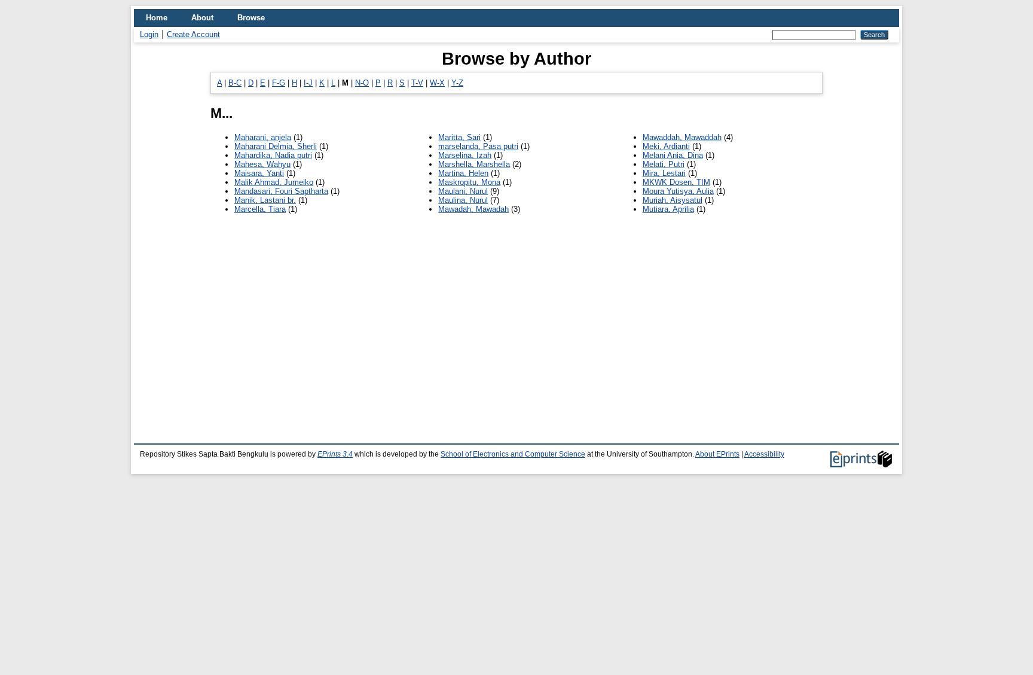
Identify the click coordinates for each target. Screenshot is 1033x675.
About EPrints (717, 454)
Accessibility (764, 454)
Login (149, 34)
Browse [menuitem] (251, 17)
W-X (437, 82)
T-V (417, 82)
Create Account (193, 34)
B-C (235, 82)
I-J (308, 82)
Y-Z (457, 82)
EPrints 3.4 (335, 454)
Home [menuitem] (156, 17)
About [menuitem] (202, 17)
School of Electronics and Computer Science (513, 454)
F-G (278, 82)
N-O (362, 82)
